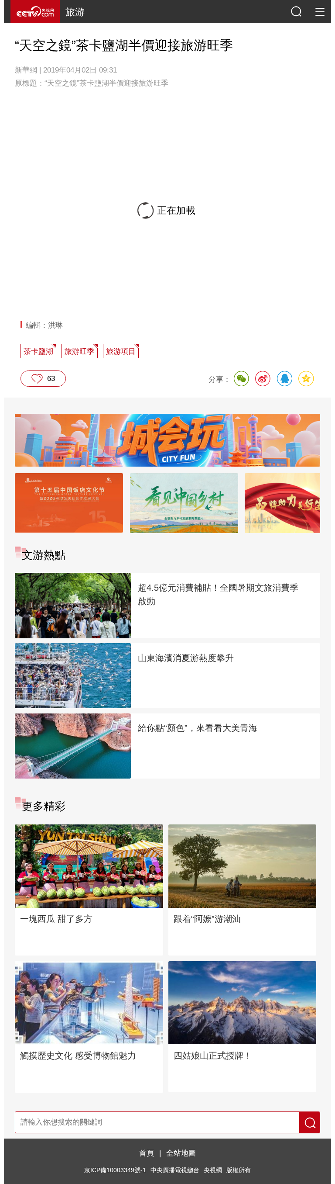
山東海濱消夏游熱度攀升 (186, 658)
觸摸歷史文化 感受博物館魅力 (78, 1055)
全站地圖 (181, 1153)
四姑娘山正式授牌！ (213, 1055)
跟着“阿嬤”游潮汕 (207, 919)
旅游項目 (121, 351)
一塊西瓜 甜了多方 (56, 919)
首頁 (146, 1153)
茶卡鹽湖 (38, 351)
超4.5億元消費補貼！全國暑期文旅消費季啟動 (218, 594)
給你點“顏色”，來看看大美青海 (197, 728)
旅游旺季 (79, 351)
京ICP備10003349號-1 (115, 1170)
